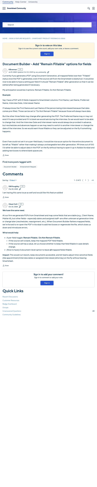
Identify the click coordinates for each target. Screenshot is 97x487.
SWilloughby (14, 186)
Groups (5, 307)
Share (6, 155)
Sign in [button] (47, 54)
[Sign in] (93, 8)
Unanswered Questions (48, 311)
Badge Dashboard (10, 304)
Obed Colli (13, 204)
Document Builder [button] (10, 167)
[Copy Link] (48, 72)
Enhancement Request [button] (28, 167)
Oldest (12, 180)
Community (8, 2)
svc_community (41, 72)
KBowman (13, 69)
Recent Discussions (10, 297)
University (33, 2)
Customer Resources (11, 300)
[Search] (89, 8)
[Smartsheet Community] (16, 8)
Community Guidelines (12, 314)
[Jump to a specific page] (92, 180)
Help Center (20, 2)
